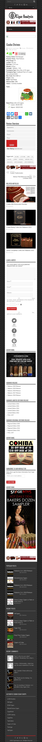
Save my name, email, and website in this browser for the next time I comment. (21, 300)
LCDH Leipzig (11, 714)
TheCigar (9, 727)
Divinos (21, 159)
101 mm (16, 156)
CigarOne (10, 718)
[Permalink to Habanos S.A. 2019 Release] (10, 590)
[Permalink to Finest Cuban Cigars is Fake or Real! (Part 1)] (10, 625)
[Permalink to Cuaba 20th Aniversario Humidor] (21, 202)
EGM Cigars (10, 705)
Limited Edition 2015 (13, 406)
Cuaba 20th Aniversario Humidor (16, 204)
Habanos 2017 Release (14, 393)
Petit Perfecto (29, 162)
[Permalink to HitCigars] (10, 618)
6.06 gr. (9, 159)
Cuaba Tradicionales (16, 172)
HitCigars (17, 613)
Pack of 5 (9, 162)
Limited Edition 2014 (13, 408)
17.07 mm (23, 156)
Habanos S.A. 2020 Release (23, 571)
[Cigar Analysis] (21, 17)
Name (8, 281)
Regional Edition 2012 (14, 430)
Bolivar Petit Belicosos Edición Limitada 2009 (22, 177)
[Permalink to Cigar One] (10, 632)
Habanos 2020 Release (14, 386)
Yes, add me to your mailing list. (20, 313)
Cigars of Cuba (19, 642)
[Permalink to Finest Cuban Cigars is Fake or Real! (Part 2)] (10, 604)
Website (9, 292)
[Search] (34, 1)
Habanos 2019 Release (14, 388)
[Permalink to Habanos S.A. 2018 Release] (10, 597)
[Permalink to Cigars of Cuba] (10, 647)
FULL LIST (11, 415)
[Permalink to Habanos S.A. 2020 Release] (10, 575)
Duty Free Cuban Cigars (22, 635)
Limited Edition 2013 (13, 410)
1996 (28, 156)
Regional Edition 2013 (14, 428)
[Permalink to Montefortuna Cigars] (10, 582)
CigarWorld (10, 711)
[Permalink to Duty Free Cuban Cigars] (10, 640)
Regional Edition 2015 (14, 423)
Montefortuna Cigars (20, 578)
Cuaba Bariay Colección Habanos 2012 (18, 227)
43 (32, 156)
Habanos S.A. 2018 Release (23, 592)
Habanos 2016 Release (14, 395)
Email (8, 287)
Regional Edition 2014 (14, 426)
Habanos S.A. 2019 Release (23, 585)
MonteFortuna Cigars (13, 708)
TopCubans (10, 721)
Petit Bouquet (19, 162)
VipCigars (10, 730)
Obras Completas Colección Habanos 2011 (20, 250)
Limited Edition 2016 (13, 404)
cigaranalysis (16, 48)
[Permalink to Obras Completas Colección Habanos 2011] (21, 248)
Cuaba (23, 48)
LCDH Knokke (11, 699)
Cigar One (17, 628)
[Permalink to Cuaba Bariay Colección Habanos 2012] (21, 225)
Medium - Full (29, 159)
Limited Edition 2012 (13, 413)
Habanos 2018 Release (14, 390)
